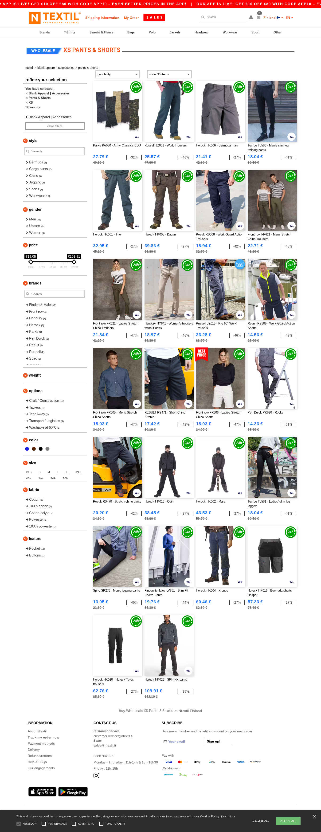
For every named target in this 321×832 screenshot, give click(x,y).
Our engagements (41, 768)
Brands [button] (35, 283)
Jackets (175, 32)
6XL (65, 477)
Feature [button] (35, 539)
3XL (28, 477)
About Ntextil (37, 731)
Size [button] (32, 463)
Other (278, 32)
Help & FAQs (37, 762)
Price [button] (33, 245)
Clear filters (55, 126)
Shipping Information (102, 18)
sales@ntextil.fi (105, 745)
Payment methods (41, 743)
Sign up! (213, 741)
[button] (251, 18)
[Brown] (34, 449)
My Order (131, 18)
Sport (255, 32)
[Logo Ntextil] (55, 18)
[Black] (41, 449)
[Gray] (47, 449)
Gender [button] (35, 209)
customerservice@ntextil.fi (113, 736)
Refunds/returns (40, 756)
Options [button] (36, 391)
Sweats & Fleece (101, 32)
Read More (228, 816)
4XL (40, 477)
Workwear (230, 32)
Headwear (202, 32)
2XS (28, 472)
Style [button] (33, 141)
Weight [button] (35, 375)
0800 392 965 (104, 756)
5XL (53, 477)
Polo (152, 32)
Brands (44, 32)
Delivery (34, 749)
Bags (131, 32)
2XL (78, 472)
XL (67, 472)
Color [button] (33, 440)
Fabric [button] (34, 490)
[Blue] (27, 449)
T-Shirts (69, 32)
